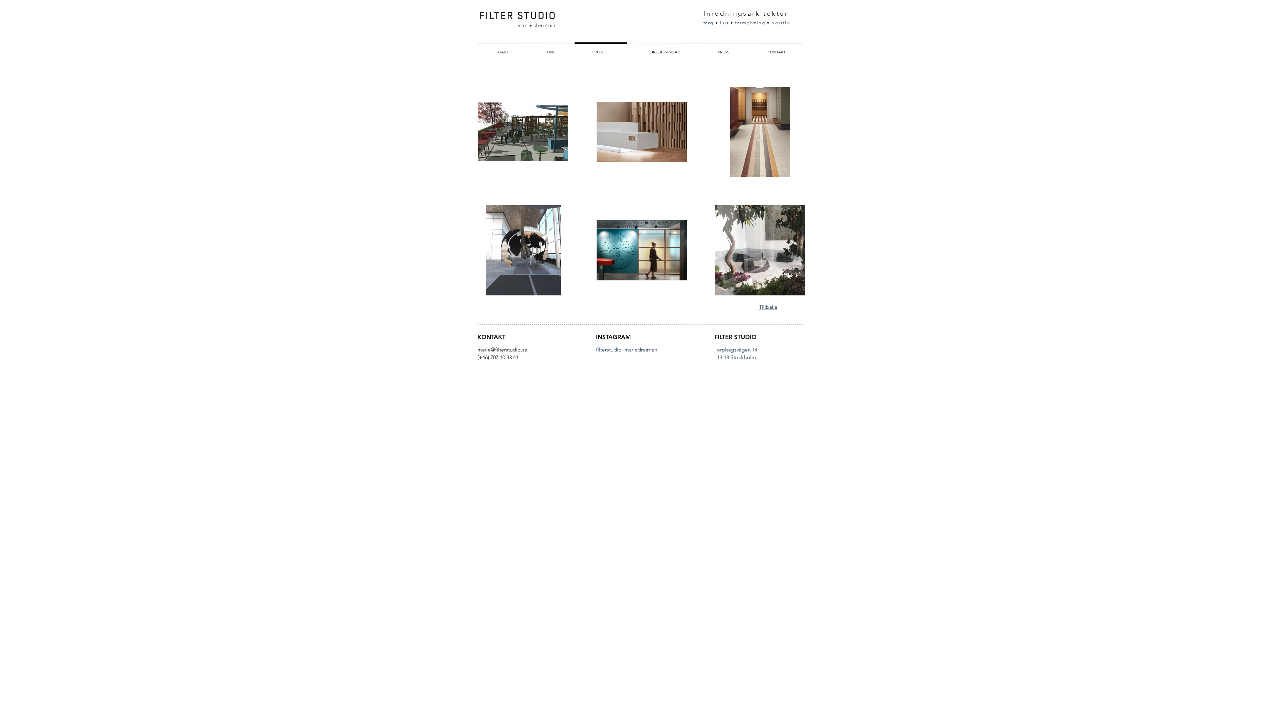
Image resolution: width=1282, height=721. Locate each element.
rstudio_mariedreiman (631, 349)
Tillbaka (768, 307)
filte (600, 349)
